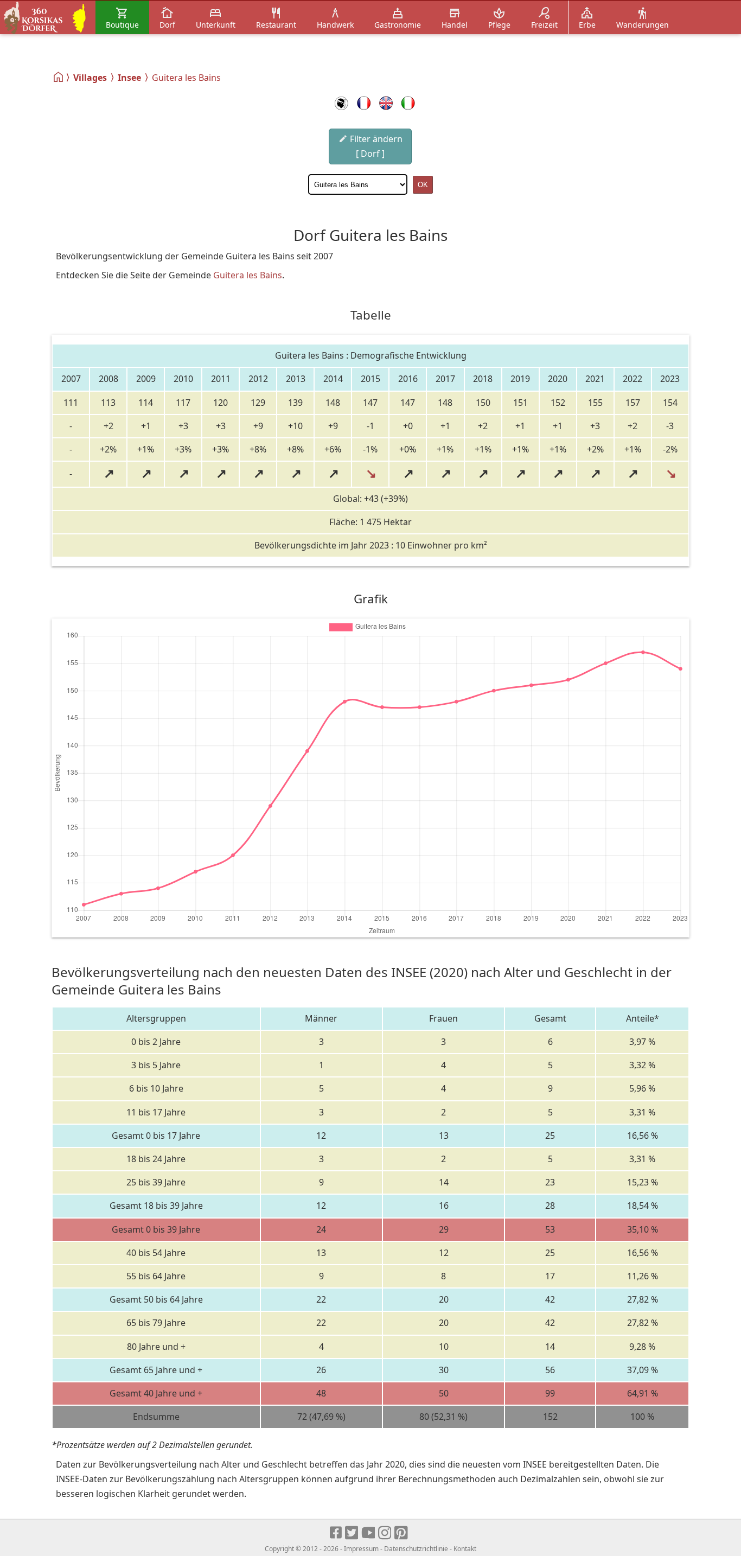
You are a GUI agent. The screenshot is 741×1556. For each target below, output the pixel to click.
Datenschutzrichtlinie (416, 1548)
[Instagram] (385, 1533)
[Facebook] (336, 1533)
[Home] (59, 77)
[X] (352, 1533)
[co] (341, 103)
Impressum (361, 1548)
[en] (386, 103)
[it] (408, 103)
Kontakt (464, 1548)
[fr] (363, 103)
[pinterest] (401, 1533)
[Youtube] (368, 1533)
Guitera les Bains (247, 275)
